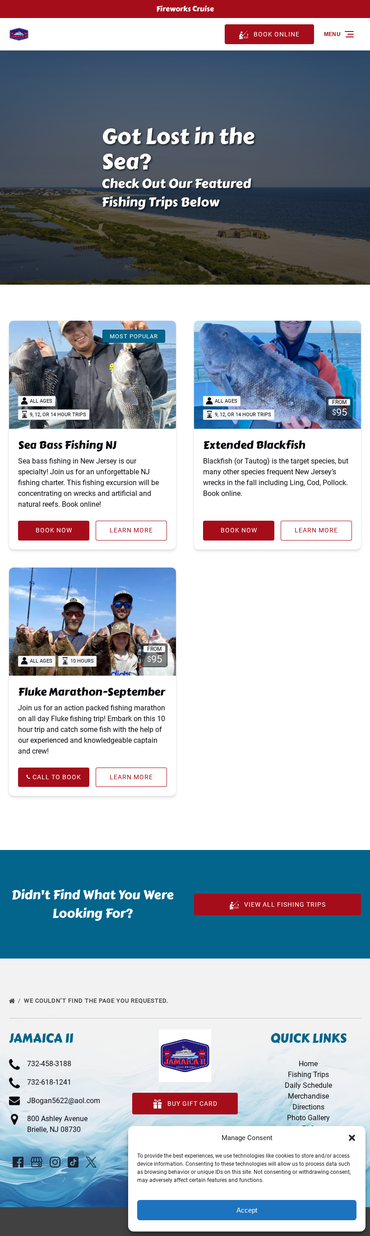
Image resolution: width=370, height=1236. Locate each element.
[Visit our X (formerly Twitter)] (91, 1162)
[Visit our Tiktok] (73, 1162)
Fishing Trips (308, 1074)
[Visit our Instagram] (55, 1162)
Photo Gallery (308, 1117)
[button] (351, 1137)
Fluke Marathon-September (91, 691)
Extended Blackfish (254, 444)
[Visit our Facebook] (18, 1162)
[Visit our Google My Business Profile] (36, 1162)
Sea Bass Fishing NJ (67, 444)
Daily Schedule (308, 1085)
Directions (308, 1107)
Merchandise (308, 1096)
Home (308, 1063)
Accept (246, 1210)
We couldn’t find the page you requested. (97, 1000)
